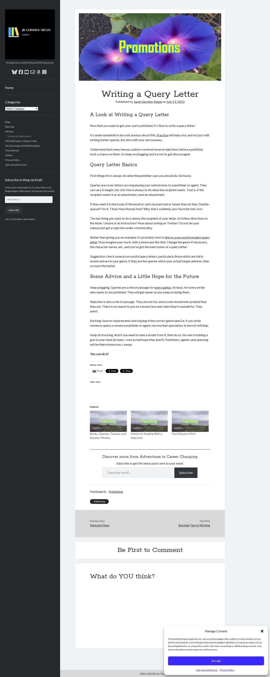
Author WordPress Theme (154, 673)
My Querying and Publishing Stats (22, 145)
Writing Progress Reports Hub (21, 140)
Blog (7, 121)
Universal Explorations (19, 136)
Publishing (116, 491)
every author (162, 287)
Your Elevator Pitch (183, 433)
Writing (9, 131)
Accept (216, 661)
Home (9, 87)
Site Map (9, 126)
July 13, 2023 (175, 101)
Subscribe (14, 210)
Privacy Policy (227, 669)
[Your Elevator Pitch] (190, 421)
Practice (162, 135)
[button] (262, 631)
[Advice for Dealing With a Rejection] (149, 421)
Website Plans (100, 525)
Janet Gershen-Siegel (148, 101)
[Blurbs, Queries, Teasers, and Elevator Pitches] (108, 421)
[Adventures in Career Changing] (30, 58)
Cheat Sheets (12, 150)
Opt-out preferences (207, 669)
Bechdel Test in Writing (194, 525)
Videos (9, 155)
